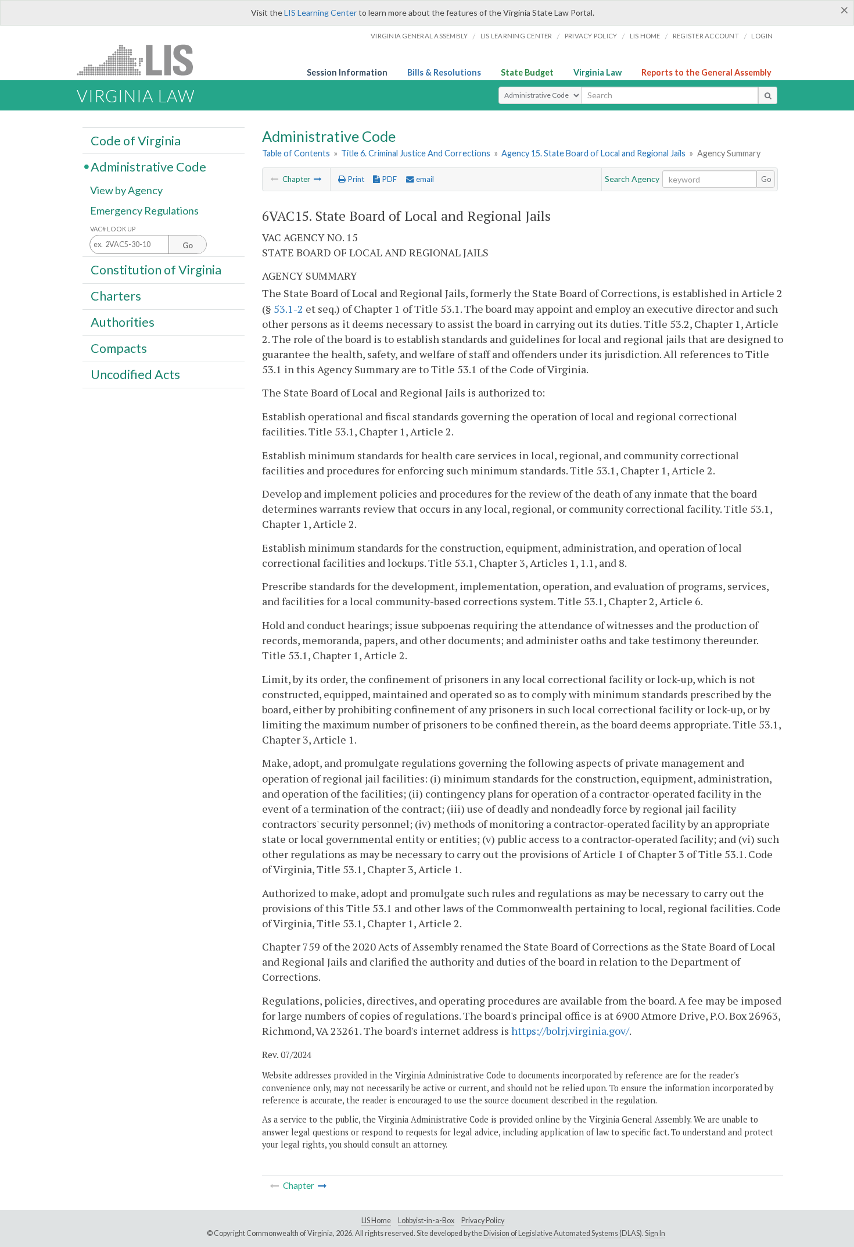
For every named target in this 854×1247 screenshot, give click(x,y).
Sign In (655, 1233)
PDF (388, 179)
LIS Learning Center (320, 12)
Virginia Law (597, 72)
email (424, 179)
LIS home (645, 36)
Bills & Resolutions (444, 72)
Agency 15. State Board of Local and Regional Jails (593, 153)
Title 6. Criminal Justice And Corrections (415, 153)
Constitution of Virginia (156, 269)
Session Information (347, 72)
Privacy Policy (591, 36)
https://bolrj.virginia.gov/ (570, 1031)
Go (766, 179)
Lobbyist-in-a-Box (426, 1220)
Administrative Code (148, 166)
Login (762, 36)
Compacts (119, 348)
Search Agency (632, 179)
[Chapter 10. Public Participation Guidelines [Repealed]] (318, 179)
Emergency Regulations (144, 210)
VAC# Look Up (113, 229)
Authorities (123, 322)
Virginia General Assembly (419, 36)
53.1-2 (288, 309)
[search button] (767, 95)
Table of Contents (296, 153)
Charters (116, 295)
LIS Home (376, 1220)
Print (355, 179)
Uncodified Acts (135, 374)
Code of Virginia (136, 140)
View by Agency (126, 190)
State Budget (527, 72)
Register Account (706, 36)
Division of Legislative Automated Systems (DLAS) (562, 1233)
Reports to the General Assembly (706, 72)
